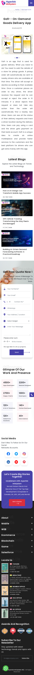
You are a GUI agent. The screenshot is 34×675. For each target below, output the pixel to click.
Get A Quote (17, 502)
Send (17, 352)
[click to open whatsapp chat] (5, 668)
